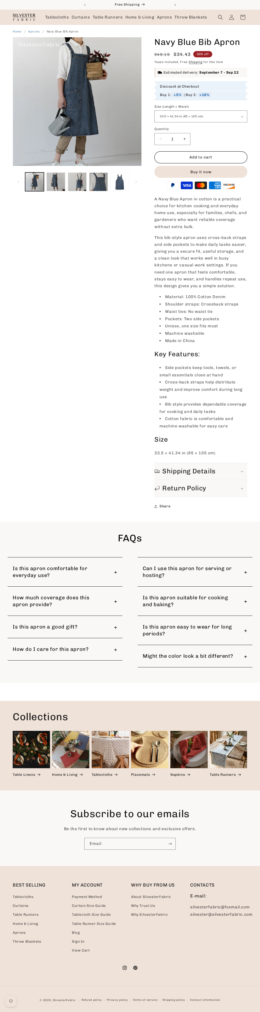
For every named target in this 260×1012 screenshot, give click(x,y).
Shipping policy (173, 1000)
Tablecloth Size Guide (91, 914)
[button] (57, 17)
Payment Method (87, 897)
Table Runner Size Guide (94, 924)
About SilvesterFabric (151, 897)
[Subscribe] (169, 844)
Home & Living (65, 775)
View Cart (81, 950)
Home (17, 31)
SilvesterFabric (64, 1000)
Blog (76, 932)
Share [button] (164, 506)
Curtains (21, 906)
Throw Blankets (27, 941)
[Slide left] (18, 181)
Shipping (196, 62)
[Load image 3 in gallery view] (77, 181)
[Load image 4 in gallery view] (98, 181)
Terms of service (145, 1000)
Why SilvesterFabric (149, 914)
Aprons (34, 31)
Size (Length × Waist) (171, 106)
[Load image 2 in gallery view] (55, 181)
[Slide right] (136, 181)
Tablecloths (102, 775)
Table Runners (223, 775)
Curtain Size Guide (89, 906)
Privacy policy (117, 1000)
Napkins (177, 775)
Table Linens (24, 775)
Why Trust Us (143, 906)
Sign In (78, 941)
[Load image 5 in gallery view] (119, 181)
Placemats (140, 775)
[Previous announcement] (84, 5)
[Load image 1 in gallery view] (34, 181)
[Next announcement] (175, 5)
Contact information (205, 1000)
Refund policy (92, 1000)
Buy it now (201, 172)
